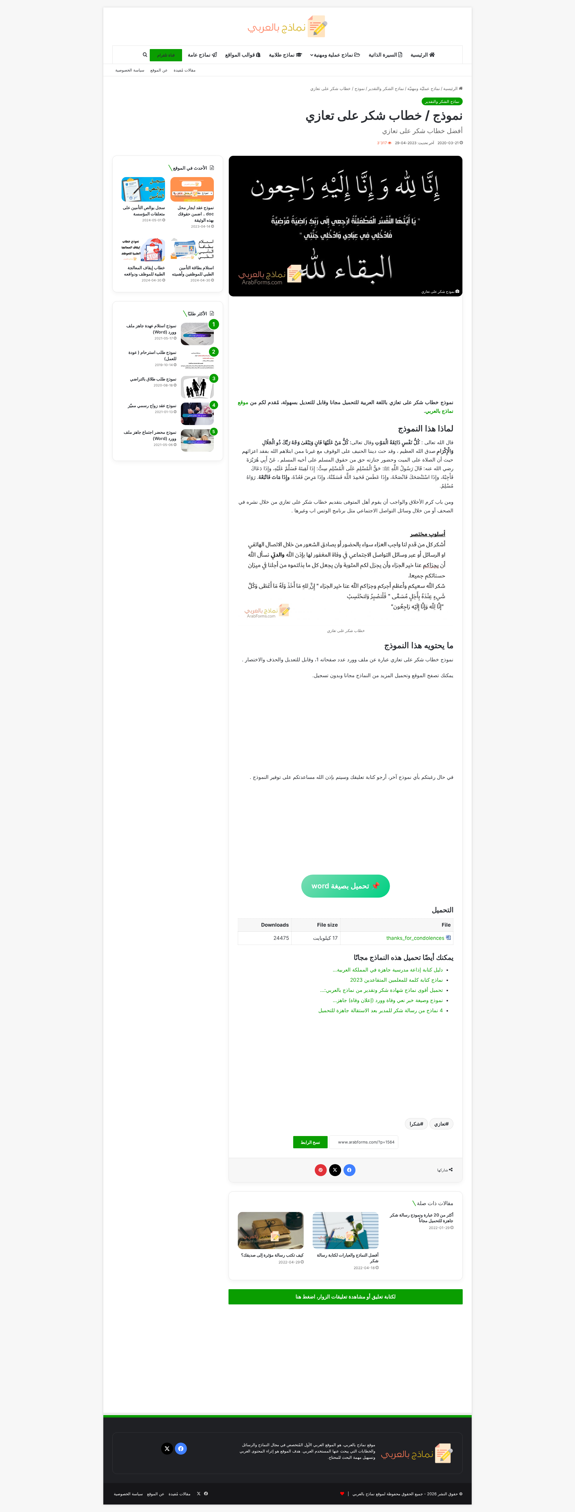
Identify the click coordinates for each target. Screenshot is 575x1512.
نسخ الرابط (310, 1142)
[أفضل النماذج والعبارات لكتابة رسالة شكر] (346, 1230)
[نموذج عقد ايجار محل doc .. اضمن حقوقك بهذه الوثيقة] (192, 189)
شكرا (415, 1124)
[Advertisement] (345, 347)
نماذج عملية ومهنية (334, 55)
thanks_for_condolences (415, 938)
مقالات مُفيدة (185, 70)
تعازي (440, 1124)
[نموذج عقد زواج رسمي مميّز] (197, 414)
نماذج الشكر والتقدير (386, 88)
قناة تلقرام (166, 55)
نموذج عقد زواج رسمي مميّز (152, 405)
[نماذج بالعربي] (287, 26)
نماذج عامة (200, 55)
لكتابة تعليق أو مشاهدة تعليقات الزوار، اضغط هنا (346, 1297)
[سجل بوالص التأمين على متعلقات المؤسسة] (143, 189)
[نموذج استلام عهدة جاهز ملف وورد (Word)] (197, 334)
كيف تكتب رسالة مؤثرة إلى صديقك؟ (272, 1254)
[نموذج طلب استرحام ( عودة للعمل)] (197, 360)
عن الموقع (159, 70)
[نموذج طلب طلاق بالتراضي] (197, 387)
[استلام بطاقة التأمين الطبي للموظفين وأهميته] (192, 249)
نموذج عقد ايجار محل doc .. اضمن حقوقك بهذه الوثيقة (196, 214)
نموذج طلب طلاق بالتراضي (153, 378)
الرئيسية (420, 55)
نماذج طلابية (282, 55)
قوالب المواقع (240, 55)
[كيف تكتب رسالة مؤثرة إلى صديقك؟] (271, 1230)
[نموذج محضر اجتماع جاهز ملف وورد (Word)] (197, 440)
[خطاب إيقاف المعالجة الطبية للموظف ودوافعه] (143, 249)
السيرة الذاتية (383, 55)
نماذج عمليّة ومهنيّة (423, 88)
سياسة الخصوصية (129, 70)
